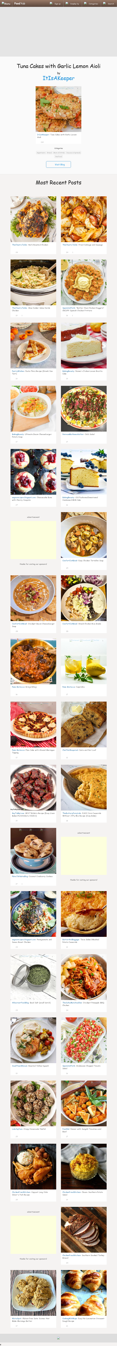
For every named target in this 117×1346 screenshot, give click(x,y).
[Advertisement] (58, 32)
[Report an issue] (78, 141)
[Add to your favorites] (46, 141)
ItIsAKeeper (58, 78)
